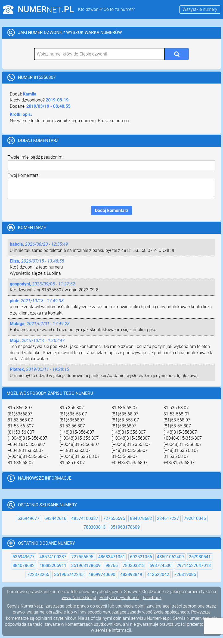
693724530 (161, 565)
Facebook (152, 597)
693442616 (55, 518)
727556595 (114, 518)
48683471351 (111, 556)
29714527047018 (193, 565)
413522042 (158, 574)
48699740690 (101, 574)
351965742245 (68, 574)
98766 (112, 565)
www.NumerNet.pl (79, 597)
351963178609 (125, 527)
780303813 (94, 527)
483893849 (131, 574)
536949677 (28, 518)
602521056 (141, 556)
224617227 (168, 518)
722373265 (38, 574)
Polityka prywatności (120, 597)
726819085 (185, 574)
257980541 (200, 556)
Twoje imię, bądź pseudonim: (35, 157)
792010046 (195, 518)
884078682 (141, 518)
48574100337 (84, 518)
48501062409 (170, 556)
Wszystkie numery (199, 9)
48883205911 (52, 565)
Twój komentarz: (23, 175)
